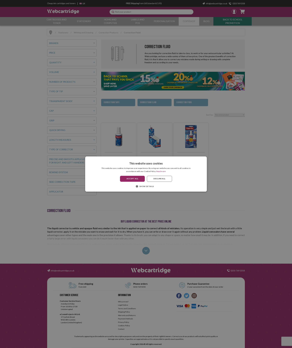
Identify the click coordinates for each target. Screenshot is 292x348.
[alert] (146, 174)
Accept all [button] (132, 179)
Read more (161, 171)
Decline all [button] (159, 179)
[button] (146, 186)
